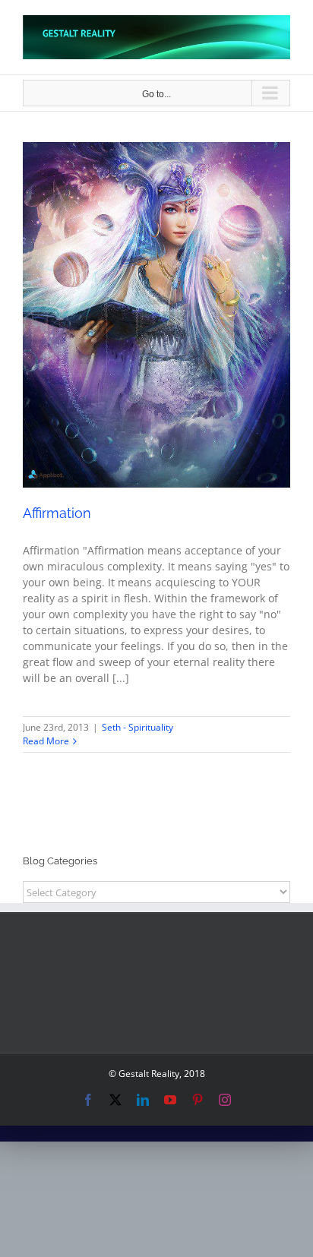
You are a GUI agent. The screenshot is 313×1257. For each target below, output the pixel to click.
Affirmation (57, 513)
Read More (46, 740)
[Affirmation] (156, 315)
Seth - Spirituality (156, 327)
